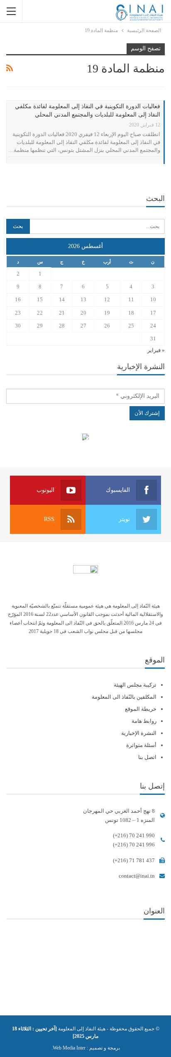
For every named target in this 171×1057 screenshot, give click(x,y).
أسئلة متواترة (141, 745)
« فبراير (156, 350)
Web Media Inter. (68, 1048)
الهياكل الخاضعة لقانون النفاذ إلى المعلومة (86, 438)
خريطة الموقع (140, 709)
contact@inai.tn (137, 876)
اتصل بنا (147, 757)
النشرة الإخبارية (138, 733)
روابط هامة (144, 721)
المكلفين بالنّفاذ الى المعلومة (124, 697)
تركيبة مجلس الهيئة (135, 685)
